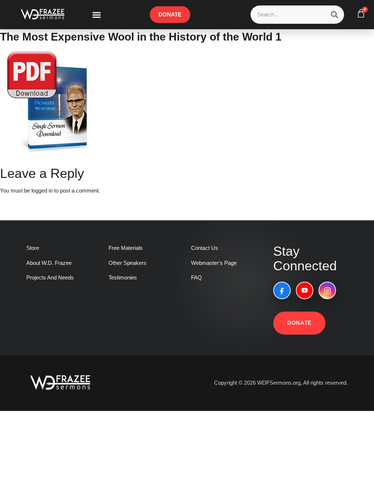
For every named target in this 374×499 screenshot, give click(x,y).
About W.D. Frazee (49, 263)
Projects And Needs (50, 277)
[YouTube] (304, 290)
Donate (299, 323)
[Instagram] (327, 290)
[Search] (334, 14)
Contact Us (204, 248)
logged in (42, 190)
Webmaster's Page (214, 263)
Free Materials (125, 248)
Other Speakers (127, 263)
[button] (97, 15)
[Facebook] (282, 290)
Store (32, 248)
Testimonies (122, 277)
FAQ (196, 277)
